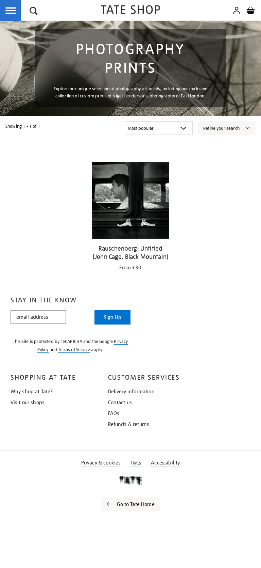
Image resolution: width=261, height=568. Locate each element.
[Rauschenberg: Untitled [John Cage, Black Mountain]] (130, 201)
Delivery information (131, 391)
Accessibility (165, 462)
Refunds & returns (129, 424)
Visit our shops (28, 402)
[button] (33, 12)
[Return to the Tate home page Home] (130, 10)
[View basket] (250, 11)
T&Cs (136, 462)
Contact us (120, 402)
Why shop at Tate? (32, 391)
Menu (11, 11)
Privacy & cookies (101, 462)
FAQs (114, 413)
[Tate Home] (130, 480)
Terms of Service (74, 349)
